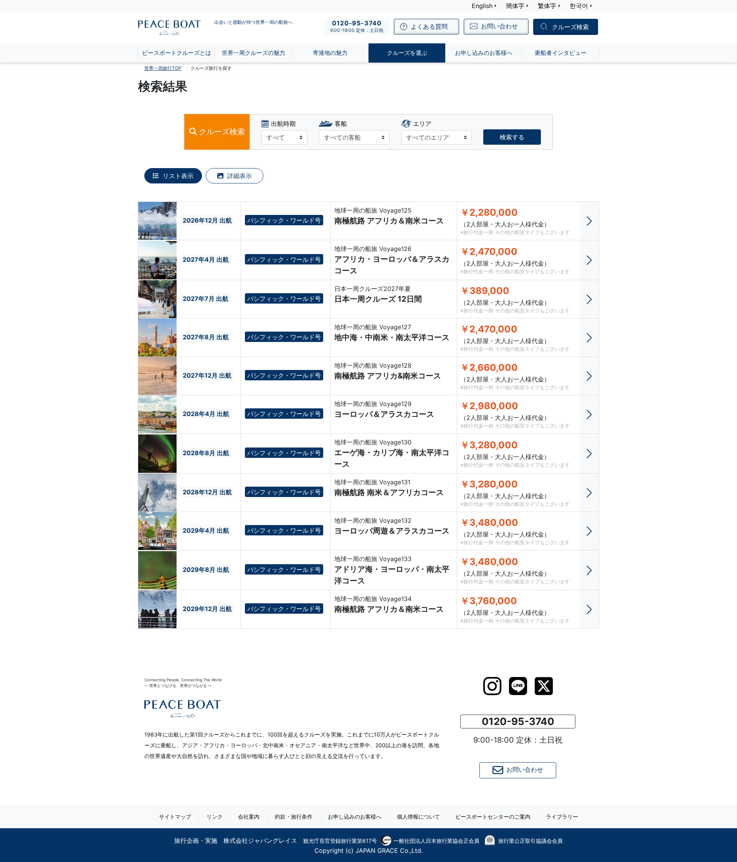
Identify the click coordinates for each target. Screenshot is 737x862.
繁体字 (547, 6)
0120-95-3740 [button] (518, 721)
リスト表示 (177, 176)
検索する (512, 137)
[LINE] (518, 686)
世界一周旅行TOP (163, 68)
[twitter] (544, 686)
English (482, 6)
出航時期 (283, 123)
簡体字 (515, 6)
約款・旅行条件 (293, 816)
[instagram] (492, 686)
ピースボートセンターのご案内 (492, 816)
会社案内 (248, 816)
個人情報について (418, 816)
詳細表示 (238, 176)
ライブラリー (562, 816)
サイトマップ (175, 816)
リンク (215, 816)
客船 (341, 123)
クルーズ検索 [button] (570, 27)
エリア (422, 123)
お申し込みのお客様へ (355, 816)
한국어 (579, 6)
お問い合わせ (524, 769)
